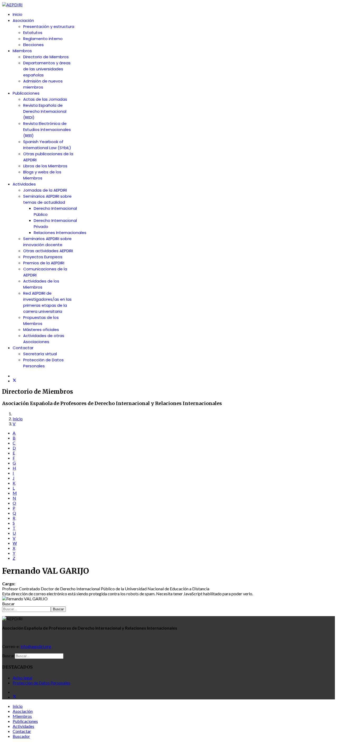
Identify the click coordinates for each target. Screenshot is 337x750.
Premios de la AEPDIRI (43, 263)
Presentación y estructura (48, 26)
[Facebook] (14, 375)
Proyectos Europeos (42, 257)
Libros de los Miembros (45, 166)
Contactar (23, 347)
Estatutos (32, 32)
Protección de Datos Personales (41, 682)
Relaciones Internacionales (60, 232)
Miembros (22, 50)
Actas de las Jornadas (45, 99)
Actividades (24, 184)
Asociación (23, 20)
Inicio (17, 14)
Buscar (8, 603)
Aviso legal (22, 677)
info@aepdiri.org (36, 646)
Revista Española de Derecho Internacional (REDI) (44, 111)
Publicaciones (26, 93)
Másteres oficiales (41, 329)
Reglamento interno (43, 38)
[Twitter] (14, 380)
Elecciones (33, 44)
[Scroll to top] (3, 745)
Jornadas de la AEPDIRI (45, 190)
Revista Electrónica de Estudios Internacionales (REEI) (47, 129)
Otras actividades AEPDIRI (48, 251)
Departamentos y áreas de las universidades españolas (47, 69)
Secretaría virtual (40, 354)
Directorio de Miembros (46, 57)
